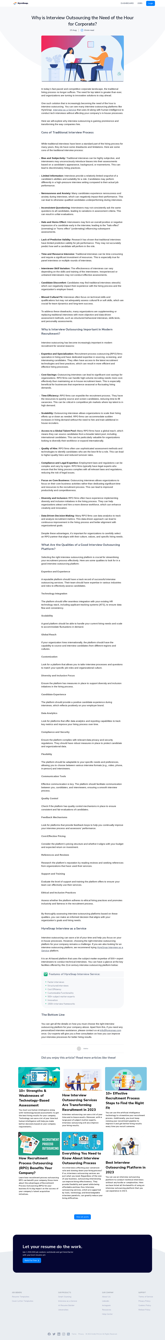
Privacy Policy (144, 1301)
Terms (74, 1334)
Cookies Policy (144, 1305)
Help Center (107, 1314)
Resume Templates (20, 1296)
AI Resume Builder (66, 1305)
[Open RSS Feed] (68, 1334)
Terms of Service (145, 1296)
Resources (106, 1309)
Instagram (106, 1305)
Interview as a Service (67, 1301)
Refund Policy (144, 1309)
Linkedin (105, 1301)
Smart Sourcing (64, 1296)
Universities (63, 1309)
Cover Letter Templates (22, 1301)
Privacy (81, 1334)
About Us (106, 1296)
